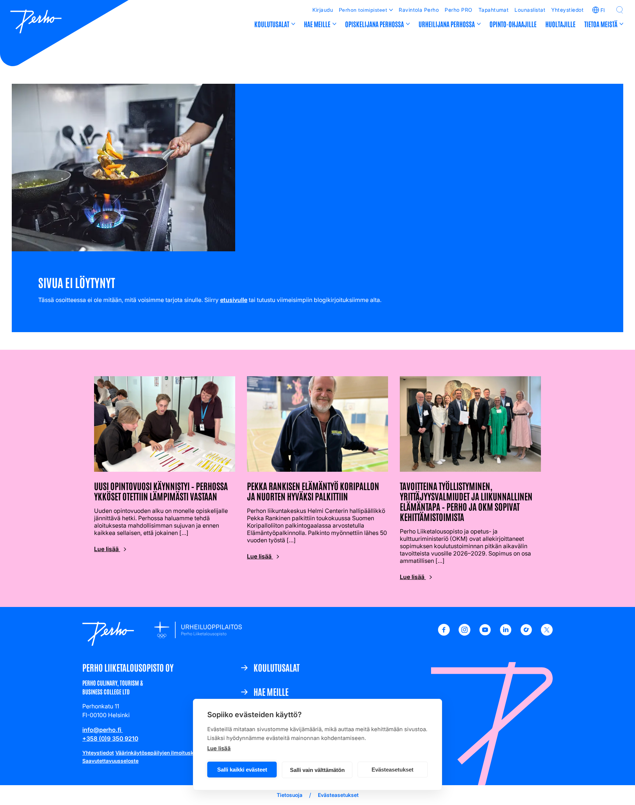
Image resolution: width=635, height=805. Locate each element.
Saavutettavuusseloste (110, 761)
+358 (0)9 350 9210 (110, 738)
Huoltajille (560, 24)
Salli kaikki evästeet (242, 769)
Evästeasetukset (392, 769)
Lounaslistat (529, 10)
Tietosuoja (289, 795)
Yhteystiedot (567, 10)
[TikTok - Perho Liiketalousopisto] (526, 633)
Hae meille (317, 24)
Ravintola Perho (419, 10)
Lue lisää (219, 748)
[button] (619, 10)
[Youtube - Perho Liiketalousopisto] (485, 633)
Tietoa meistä (600, 24)
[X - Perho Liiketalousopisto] (547, 633)
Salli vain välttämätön (317, 770)
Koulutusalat (271, 24)
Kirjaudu (322, 10)
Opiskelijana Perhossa (374, 24)
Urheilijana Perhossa (447, 24)
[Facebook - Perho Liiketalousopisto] (444, 633)
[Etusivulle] (36, 22)
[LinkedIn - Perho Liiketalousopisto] (506, 633)
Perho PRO (458, 10)
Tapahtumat (493, 10)
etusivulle (233, 299)
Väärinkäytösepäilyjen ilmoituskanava (161, 753)
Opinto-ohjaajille (513, 24)
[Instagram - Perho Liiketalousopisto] (464, 633)
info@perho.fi (102, 729)
